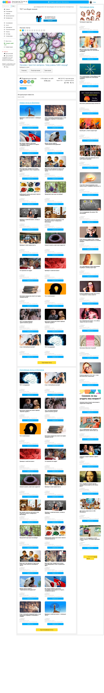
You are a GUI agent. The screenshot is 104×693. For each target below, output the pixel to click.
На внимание (9, 23)
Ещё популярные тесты (46, 630)
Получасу (24, 70)
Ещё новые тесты (47, 362)
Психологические (10, 29)
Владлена (52, 6)
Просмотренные (10, 15)
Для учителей (9, 53)
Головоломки (9, 36)
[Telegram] (28, 81)
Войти (94, 2)
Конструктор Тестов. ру (19, 2)
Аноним (82, 27)
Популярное (9, 11)
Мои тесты (8, 41)
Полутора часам (35, 70)
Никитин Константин (85, 108)
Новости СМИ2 (21, 97)
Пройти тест (30, 127)
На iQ (7, 25)
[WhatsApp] (32, 81)
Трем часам (47, 70)
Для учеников (9, 55)
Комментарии (9, 47)
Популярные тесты (87, 7)
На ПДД (8, 34)
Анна (82, 543)
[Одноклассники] (25, 81)
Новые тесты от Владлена (29, 103)
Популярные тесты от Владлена (32, 370)
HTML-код (47, 80)
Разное (8, 31)
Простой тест (63, 6)
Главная (8, 9)
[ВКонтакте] (21, 81)
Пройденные (9, 18)
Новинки (8, 13)
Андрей (82, 54)
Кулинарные (9, 27)
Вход (7, 67)
